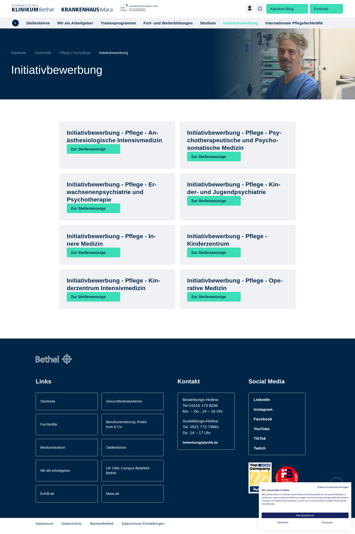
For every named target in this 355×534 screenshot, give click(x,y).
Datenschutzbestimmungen (333, 487)
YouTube (262, 429)
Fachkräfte (42, 53)
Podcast (321, 9)
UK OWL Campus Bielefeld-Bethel (128, 470)
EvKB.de (47, 494)
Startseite (18, 53)
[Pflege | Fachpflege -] (15, 23)
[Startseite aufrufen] (85, 8)
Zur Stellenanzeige (88, 149)
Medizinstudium (52, 447)
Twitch (260, 448)
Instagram (263, 409)
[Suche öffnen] (260, 8)
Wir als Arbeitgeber (55, 470)
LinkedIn (262, 399)
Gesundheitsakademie (124, 401)
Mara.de (112, 494)
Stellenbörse (116, 447)
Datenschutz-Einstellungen (143, 524)
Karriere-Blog (282, 9)
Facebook (263, 419)
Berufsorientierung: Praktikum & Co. (126, 424)
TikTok (260, 438)
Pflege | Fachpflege (75, 53)
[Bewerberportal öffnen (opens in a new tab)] (250, 8)
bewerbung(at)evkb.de (200, 442)
